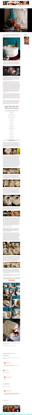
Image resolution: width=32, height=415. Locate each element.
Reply (4, 367)
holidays (14, 343)
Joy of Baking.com (17, 110)
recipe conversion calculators (6, 7)
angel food (4, 343)
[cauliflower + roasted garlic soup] (28, 38)
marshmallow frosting (17, 343)
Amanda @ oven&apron (9, 362)
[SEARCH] (28, 7)
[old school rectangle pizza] (28, 40)
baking (8, 343)
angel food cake (6, 343)
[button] (7, 151)
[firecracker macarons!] (25, 43)
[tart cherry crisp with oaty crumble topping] (28, 43)
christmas (10, 343)
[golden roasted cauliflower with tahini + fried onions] (25, 38)
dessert (12, 343)
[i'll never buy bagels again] (25, 40)
